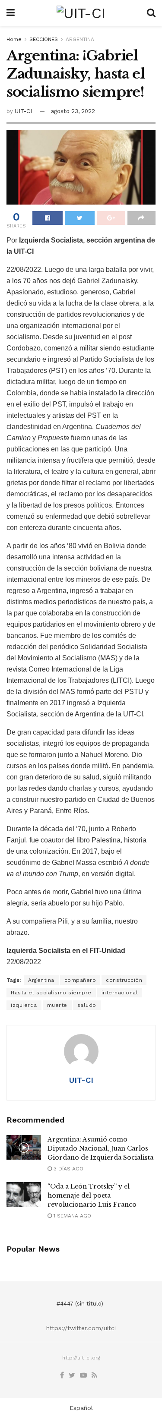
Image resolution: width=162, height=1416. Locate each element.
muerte (57, 1005)
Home (14, 39)
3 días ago (67, 1169)
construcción (124, 980)
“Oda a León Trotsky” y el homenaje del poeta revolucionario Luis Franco (92, 1195)
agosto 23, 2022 (73, 111)
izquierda (24, 1005)
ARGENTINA (80, 39)
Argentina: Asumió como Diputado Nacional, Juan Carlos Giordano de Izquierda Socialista (100, 1148)
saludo (86, 1005)
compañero (80, 980)
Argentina (41, 980)
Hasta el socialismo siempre (51, 993)
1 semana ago (71, 1216)
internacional (120, 993)
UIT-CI (23, 111)
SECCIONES (43, 39)
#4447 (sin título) (80, 1303)
